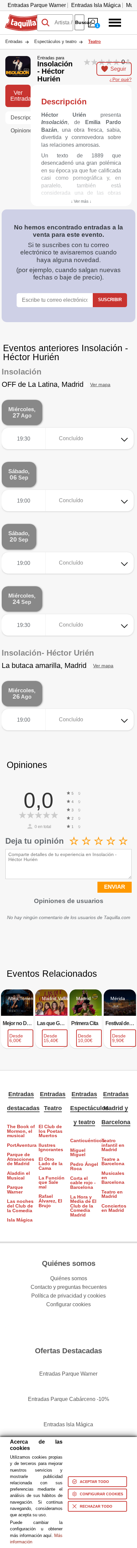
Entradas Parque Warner (37, 5)
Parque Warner (15, 1190)
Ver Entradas (20, 95)
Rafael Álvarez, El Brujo (50, 1201)
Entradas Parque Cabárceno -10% (68, 1399)
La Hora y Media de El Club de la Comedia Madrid (83, 1206)
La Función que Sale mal (52, 1183)
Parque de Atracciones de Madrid (20, 1159)
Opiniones (21, 130)
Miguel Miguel (77, 1152)
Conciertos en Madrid (113, 1208)
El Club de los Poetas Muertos (51, 1131)
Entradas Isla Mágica (96, 5)
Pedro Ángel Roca (84, 1167)
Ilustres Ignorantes (51, 1147)
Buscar (79, 22)
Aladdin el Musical (18, 1176)
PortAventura (21, 1145)
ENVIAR (114, 887)
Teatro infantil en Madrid (112, 1145)
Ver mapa (100, 384)
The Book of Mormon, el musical (21, 1131)
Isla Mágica (20, 1220)
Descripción (21, 117)
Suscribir (110, 299)
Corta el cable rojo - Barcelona (83, 1183)
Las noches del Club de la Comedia (20, 1206)
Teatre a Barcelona (112, 1162)
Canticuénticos (84, 1140)
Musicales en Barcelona (112, 1178)
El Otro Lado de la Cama (51, 1164)
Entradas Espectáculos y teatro (89, 1108)
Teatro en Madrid (112, 1194)
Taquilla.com (20, 17)
